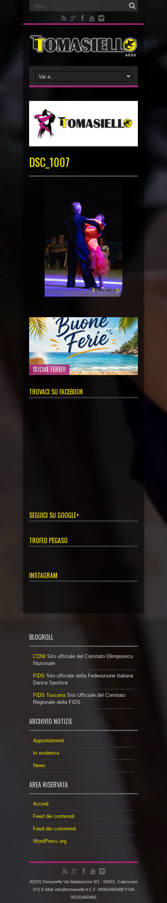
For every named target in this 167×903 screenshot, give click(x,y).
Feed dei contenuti (54, 816)
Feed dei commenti (54, 829)
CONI (39, 656)
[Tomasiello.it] (83, 45)
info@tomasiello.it (71, 889)
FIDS (39, 676)
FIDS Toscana (49, 695)
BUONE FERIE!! (49, 369)
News (39, 765)
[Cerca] (132, 6)
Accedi (41, 804)
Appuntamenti (48, 740)
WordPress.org (49, 841)
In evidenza (46, 753)
